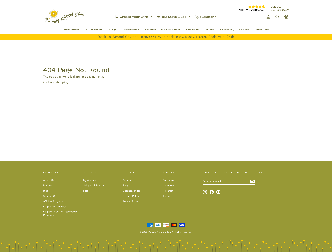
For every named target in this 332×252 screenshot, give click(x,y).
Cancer (244, 29)
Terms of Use (130, 201)
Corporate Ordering (54, 206)
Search (127, 180)
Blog (45, 190)
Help (85, 190)
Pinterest (168, 190)
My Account (90, 180)
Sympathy (227, 29)
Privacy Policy (131, 195)
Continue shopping (55, 82)
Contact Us (49, 195)
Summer (207, 16)
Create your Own (134, 16)
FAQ (125, 185)
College (111, 29)
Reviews (48, 185)
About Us (48, 180)
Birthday (150, 29)
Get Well (209, 29)
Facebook (168, 180)
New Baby (192, 29)
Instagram (169, 185)
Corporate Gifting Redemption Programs (60, 213)
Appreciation (130, 29)
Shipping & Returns (94, 185)
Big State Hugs (174, 16)
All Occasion (93, 29)
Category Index (131, 190)
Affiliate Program (53, 201)
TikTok (166, 195)
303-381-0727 (280, 10)
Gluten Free (261, 29)
